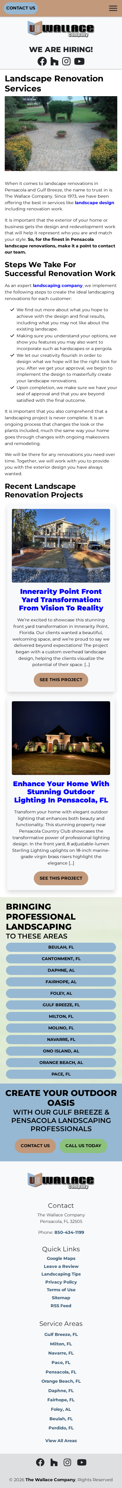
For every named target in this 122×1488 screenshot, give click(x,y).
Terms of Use (61, 1289)
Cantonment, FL (61, 958)
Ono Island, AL (61, 1051)
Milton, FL (61, 1016)
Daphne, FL (61, 1390)
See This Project (61, 679)
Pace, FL (61, 1074)
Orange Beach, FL (61, 1381)
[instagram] (67, 63)
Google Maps (61, 1258)
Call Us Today (83, 1145)
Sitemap (61, 1297)
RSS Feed (61, 1305)
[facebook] (42, 63)
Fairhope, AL (61, 981)
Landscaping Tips (61, 1274)
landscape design (94, 202)
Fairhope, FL (61, 1399)
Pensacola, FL (61, 1372)
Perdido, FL (61, 1428)
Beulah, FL (61, 947)
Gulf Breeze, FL (61, 1004)
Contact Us (20, 8)
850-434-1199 (69, 1232)
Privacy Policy (61, 1282)
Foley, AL (61, 993)
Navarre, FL (61, 1039)
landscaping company (58, 285)
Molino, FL (61, 1028)
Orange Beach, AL (61, 1062)
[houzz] (55, 63)
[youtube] (79, 63)
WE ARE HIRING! (61, 49)
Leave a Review (61, 1266)
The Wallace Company (50, 1479)
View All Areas (61, 1440)
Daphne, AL (61, 970)
